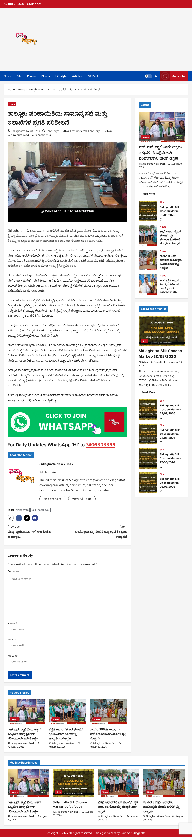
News (7, 76)
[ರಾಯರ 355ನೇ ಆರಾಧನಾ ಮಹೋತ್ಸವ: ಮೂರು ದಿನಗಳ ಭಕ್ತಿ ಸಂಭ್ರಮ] (108, 711)
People (31, 76)
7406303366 (100, 444)
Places (45, 76)
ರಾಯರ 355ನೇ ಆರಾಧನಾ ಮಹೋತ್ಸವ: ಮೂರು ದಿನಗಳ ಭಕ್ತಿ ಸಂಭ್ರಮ (108, 733)
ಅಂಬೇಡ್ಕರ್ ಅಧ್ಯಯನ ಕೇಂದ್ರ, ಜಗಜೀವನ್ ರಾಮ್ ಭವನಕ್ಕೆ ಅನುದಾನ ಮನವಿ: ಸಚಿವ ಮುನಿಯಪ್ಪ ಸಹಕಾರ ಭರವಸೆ (148, 284)
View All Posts (82, 499)
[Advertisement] (134, 39)
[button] (156, 76)
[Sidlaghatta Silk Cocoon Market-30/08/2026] (161, 331)
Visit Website (52, 499)
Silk (19, 76)
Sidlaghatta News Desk (25, 131)
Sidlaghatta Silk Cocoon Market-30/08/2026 (148, 211)
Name (12, 623)
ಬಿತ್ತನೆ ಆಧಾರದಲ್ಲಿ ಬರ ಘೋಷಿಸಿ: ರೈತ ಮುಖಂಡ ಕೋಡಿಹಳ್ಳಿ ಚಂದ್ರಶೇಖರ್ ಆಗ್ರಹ (66, 733)
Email (12, 639)
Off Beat (93, 76)
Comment (15, 571)
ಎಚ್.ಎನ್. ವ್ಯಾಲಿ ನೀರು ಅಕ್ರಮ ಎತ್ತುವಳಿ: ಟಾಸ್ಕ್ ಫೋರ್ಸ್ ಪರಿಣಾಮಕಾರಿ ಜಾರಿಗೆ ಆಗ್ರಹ (24, 733)
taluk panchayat (41, 510)
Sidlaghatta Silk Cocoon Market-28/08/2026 (148, 434)
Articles (77, 76)
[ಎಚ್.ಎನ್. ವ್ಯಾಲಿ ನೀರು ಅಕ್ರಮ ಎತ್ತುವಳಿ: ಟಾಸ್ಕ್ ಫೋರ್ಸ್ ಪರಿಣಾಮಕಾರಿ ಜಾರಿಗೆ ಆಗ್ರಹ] (26, 711)
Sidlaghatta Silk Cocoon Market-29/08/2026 (148, 409)
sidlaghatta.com (106, 833)
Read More (150, 194)
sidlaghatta (22, 510)
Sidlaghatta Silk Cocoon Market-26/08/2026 (148, 482)
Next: (101, 532)
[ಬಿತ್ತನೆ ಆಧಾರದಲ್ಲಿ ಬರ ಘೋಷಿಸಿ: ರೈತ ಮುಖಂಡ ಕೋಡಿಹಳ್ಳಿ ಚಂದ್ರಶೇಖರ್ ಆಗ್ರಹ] (67, 711)
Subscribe (178, 76)
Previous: (29, 532)
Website (13, 655)
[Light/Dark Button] (148, 76)
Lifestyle (61, 76)
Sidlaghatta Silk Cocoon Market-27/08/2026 (148, 458)
